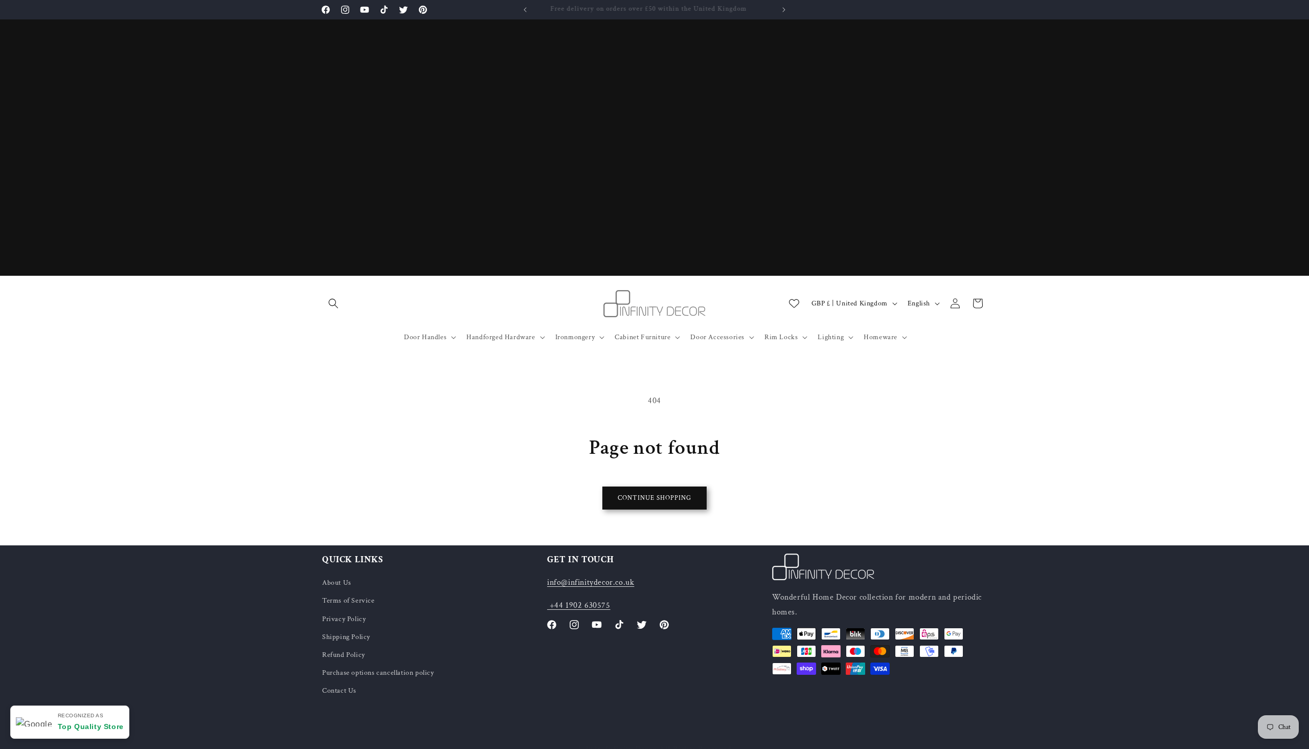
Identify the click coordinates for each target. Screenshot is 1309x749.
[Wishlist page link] (794, 303)
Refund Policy (343, 654)
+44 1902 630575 (579, 605)
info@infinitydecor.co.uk (590, 582)
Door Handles (425, 337)
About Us (336, 582)
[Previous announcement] (525, 9)
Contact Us (339, 690)
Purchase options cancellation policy (378, 672)
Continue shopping (654, 498)
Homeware (880, 337)
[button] (333, 303)
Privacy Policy (344, 619)
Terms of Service (348, 600)
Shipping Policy (346, 637)
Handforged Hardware (500, 337)
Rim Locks (781, 337)
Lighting (831, 337)
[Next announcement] (784, 9)
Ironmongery (575, 337)
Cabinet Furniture (642, 337)
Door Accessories (717, 337)
